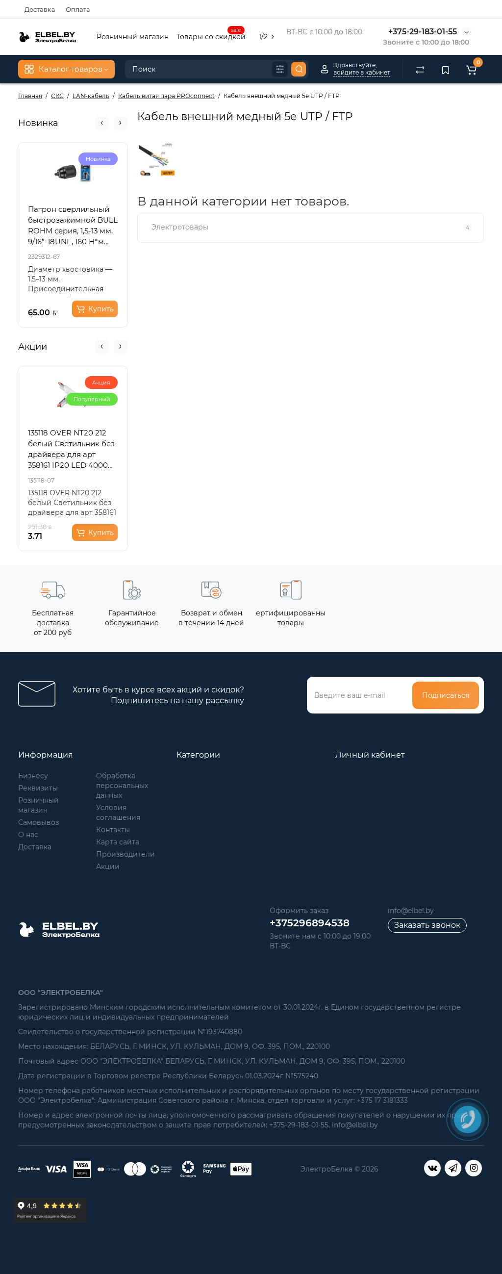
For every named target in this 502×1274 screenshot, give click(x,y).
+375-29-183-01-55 (422, 31)
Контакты (113, 829)
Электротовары (310, 227)
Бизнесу (33, 775)
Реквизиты (38, 788)
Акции (108, 866)
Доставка (40, 9)
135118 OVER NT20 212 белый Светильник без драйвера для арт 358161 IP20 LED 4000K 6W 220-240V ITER (71, 449)
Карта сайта (117, 842)
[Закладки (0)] (445, 69)
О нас (28, 834)
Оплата (78, 9)
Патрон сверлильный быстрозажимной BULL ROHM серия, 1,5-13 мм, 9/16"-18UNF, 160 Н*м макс (73, 225)
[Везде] (280, 69)
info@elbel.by (411, 910)
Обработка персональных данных (122, 785)
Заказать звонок (427, 925)
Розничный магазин (133, 36)
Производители (125, 854)
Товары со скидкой (211, 35)
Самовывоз (38, 822)
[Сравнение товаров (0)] (420, 69)
